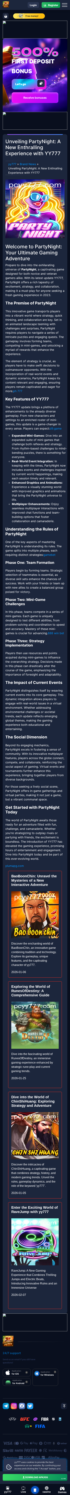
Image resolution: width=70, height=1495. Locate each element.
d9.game (56, 428)
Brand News (28, 164)
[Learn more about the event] (35, 29)
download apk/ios (45, 1478)
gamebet (49, 555)
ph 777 (17, 391)
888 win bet (56, 633)
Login (33, 5)
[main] (35, 1490)
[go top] (64, 1406)
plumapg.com (14, 866)
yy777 (12, 164)
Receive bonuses (35, 97)
